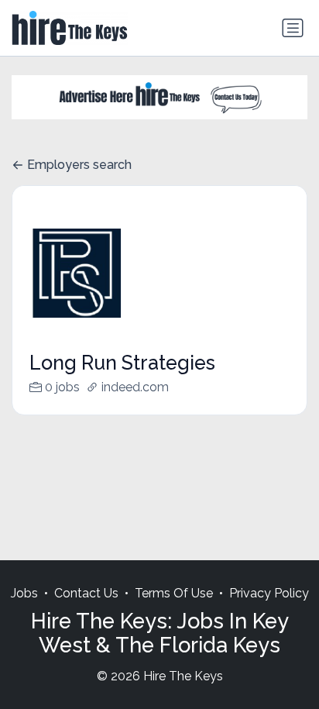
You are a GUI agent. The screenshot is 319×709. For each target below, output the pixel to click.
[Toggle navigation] (292, 28)
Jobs (24, 593)
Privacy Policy (269, 593)
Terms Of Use (174, 593)
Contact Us (86, 593)
